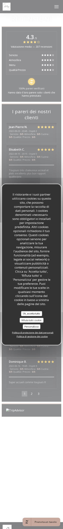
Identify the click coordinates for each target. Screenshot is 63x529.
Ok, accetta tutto (31, 313)
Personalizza (31, 326)
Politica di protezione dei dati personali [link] (32, 332)
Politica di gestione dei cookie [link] (32, 336)
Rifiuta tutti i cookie (31, 320)
